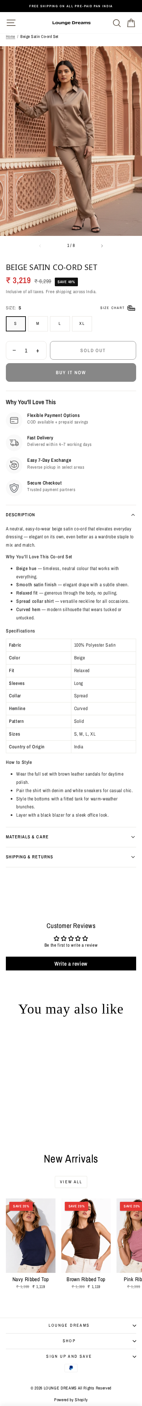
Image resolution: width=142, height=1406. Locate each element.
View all (71, 1182)
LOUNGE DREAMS (69, 1325)
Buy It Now (71, 372)
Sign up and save (69, 1356)
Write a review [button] (71, 963)
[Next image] (102, 246)
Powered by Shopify (71, 1400)
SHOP (69, 1341)
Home (10, 36)
